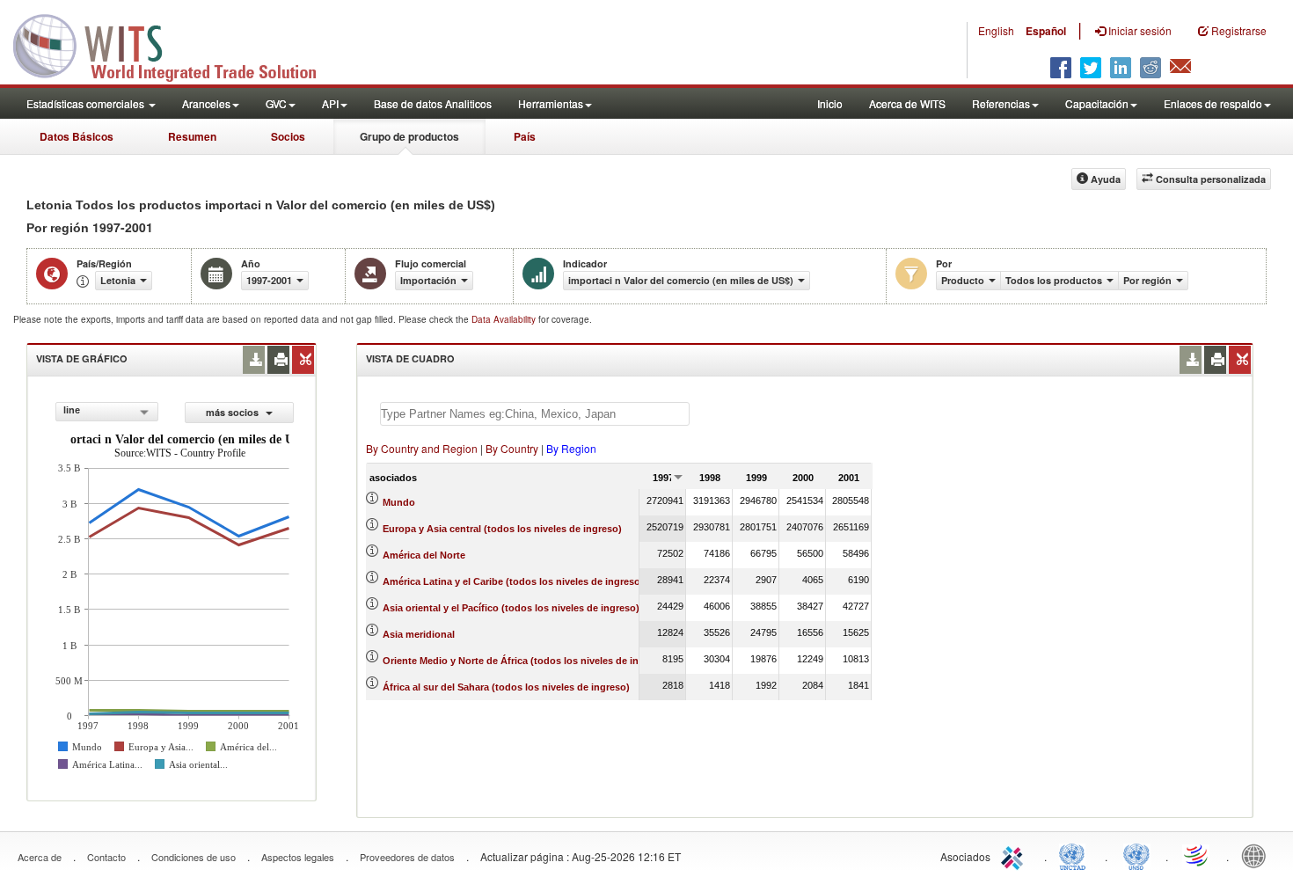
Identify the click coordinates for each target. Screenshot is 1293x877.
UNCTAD (1075, 855)
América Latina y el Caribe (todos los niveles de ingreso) (513, 581)
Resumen (192, 136)
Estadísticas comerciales (86, 103)
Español (1046, 31)
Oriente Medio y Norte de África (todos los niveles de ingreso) (525, 660)
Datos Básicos (76, 136)
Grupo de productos (409, 136)
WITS (176, 44)
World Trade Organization (1197, 855)
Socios (288, 136)
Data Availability (504, 319)
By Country (512, 448)
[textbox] (535, 414)
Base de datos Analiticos (433, 103)
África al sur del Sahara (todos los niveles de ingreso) (506, 687)
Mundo (399, 502)
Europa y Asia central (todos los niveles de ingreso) (502, 528)
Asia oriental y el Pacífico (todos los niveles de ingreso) (511, 608)
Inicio (830, 103)
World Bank (1257, 855)
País (525, 136)
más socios (233, 412)
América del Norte (424, 555)
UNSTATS (1136, 855)
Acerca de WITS (907, 103)
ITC (1015, 855)
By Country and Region (422, 448)
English (996, 30)
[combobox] (106, 411)
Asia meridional (419, 634)
